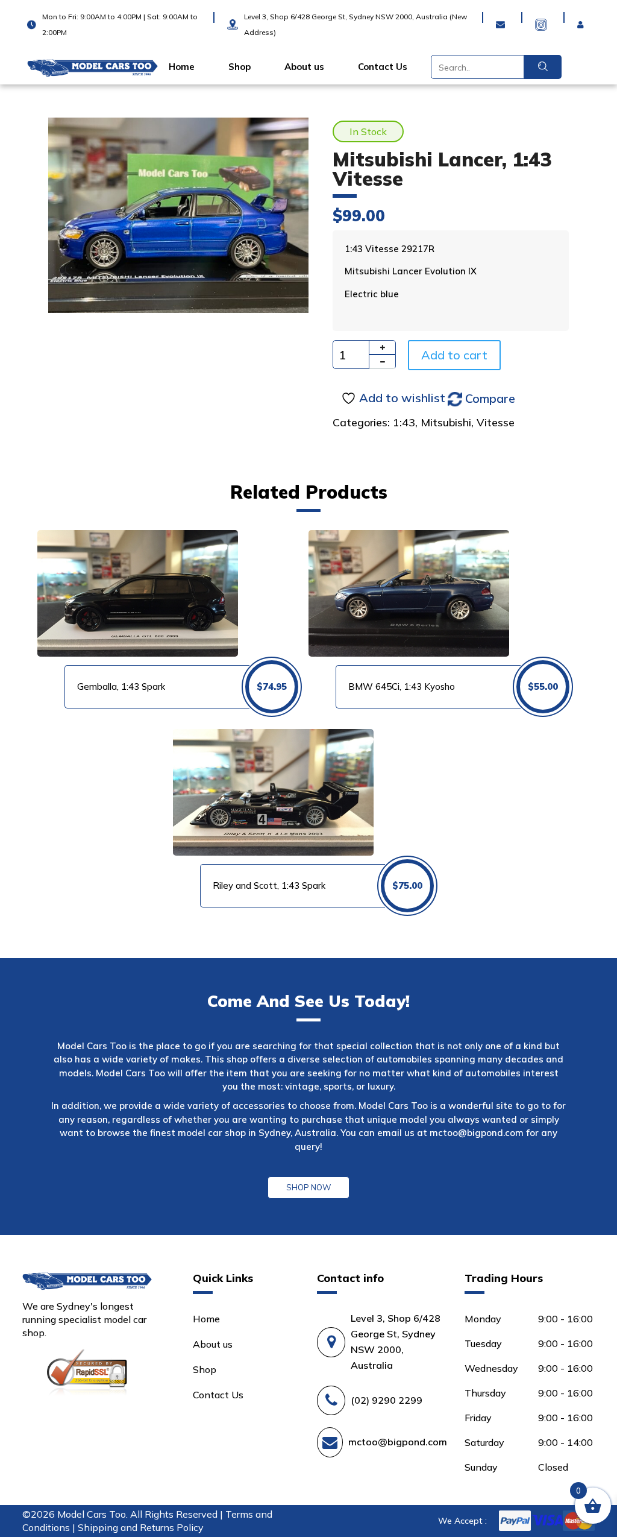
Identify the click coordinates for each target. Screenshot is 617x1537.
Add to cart (454, 354)
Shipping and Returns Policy (141, 1527)
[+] (382, 347)
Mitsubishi (446, 422)
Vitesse (496, 422)
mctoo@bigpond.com (477, 1132)
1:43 (404, 422)
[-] (382, 362)
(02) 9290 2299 (386, 1400)
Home (182, 67)
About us (304, 67)
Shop (239, 67)
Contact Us (382, 67)
